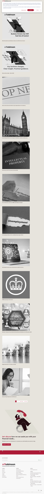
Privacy (39, 492)
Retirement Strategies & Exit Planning (21, 474)
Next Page (21, 401)
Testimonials (4, 475)
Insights (3, 474)
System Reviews (18, 469)
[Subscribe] (40, 460)
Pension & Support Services (20, 477)
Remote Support (4, 477)
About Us (3, 469)
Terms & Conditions (35, 492)
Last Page (25, 401)
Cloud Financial (18, 478)
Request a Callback (6, 444)
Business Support (18, 472)
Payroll (17, 475)
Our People (3, 472)
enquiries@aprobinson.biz (33, 469)
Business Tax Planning (19, 473)
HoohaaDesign (4, 493)
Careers (3, 473)
